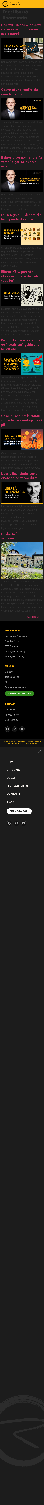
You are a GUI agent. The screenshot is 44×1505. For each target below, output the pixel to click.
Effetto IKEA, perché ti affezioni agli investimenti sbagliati (19, 276)
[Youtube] (22, 729)
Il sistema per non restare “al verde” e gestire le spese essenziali (22, 161)
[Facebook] (7, 729)
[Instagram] (14, 729)
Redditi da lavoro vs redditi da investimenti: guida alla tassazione (20, 344)
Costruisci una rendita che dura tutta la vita (19, 91)
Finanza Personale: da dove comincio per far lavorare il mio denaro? (21, 29)
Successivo (35, 616)
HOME (11, 762)
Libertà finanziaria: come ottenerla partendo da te (19, 475)
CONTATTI (13, 794)
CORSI (11, 778)
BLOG (10, 801)
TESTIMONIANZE (18, 786)
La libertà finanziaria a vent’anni (17, 536)
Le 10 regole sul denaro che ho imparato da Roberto (21, 216)
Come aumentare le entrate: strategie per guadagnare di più (21, 420)
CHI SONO (13, 770)
